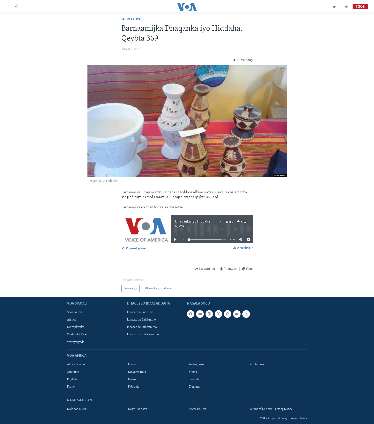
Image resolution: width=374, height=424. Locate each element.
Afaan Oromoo (76, 364)
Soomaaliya (131, 19)
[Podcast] (227, 314)
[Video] (335, 7)
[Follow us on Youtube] (200, 314)
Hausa (132, 364)
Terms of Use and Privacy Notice (271, 409)
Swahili (194, 379)
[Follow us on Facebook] (190, 314)
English (72, 379)
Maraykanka (75, 327)
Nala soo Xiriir (76, 409)
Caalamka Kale (77, 334)
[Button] (243, 60)
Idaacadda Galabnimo (141, 319)
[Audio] (347, 7)
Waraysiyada (76, 342)
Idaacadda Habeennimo (143, 334)
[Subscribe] (237, 314)
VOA (182, 226)
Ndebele (133, 386)
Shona (193, 372)
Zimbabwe (257, 364)
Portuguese (196, 364)
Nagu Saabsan (137, 409)
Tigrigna (194, 386)
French (71, 386)
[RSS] (246, 314)
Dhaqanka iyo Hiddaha (192, 221)
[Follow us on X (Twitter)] (218, 314)
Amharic (73, 372)
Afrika (71, 319)
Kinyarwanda (137, 372)
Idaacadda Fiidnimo (140, 312)
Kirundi (133, 379)
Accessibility (197, 409)
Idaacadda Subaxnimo (142, 327)
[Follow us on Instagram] (209, 314)
